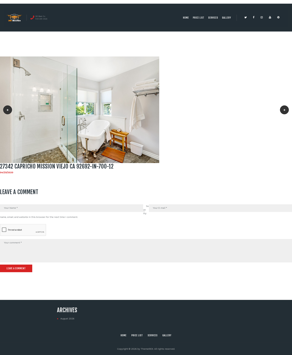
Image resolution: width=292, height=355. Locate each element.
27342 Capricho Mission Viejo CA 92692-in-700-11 (6, 109)
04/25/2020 (6, 172)
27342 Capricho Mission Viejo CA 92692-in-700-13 (288, 109)
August (67, 318)
